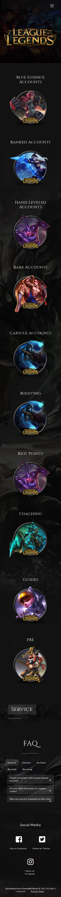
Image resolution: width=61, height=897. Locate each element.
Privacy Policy (38, 891)
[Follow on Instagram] (30, 862)
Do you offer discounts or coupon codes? (28, 789)
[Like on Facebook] (19, 839)
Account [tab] (41, 762)
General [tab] (12, 762)
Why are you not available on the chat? (30, 799)
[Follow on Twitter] (42, 839)
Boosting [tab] (27, 769)
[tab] (30, 779)
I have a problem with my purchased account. (29, 779)
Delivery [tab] (26, 762)
